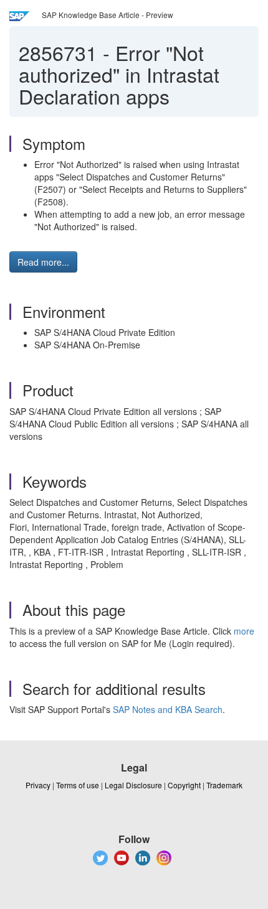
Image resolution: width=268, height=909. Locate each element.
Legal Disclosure (133, 785)
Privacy (38, 785)
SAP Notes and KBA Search (168, 709)
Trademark (224, 785)
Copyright (184, 785)
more (244, 631)
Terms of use (77, 785)
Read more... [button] (43, 262)
